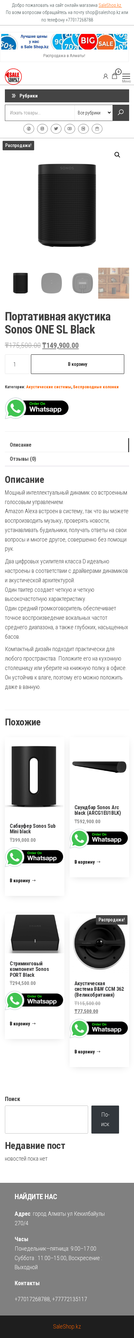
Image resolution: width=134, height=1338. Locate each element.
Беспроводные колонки (96, 386)
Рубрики (29, 96)
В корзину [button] (20, 880)
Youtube (69, 129)
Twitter (56, 129)
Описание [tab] (21, 445)
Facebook (28, 129)
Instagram (42, 129)
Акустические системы (48, 386)
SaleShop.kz (110, 5)
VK (83, 129)
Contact (97, 129)
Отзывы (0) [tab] (23, 459)
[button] (117, 155)
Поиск (12, 1098)
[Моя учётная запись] (105, 76)
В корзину (77, 364)
